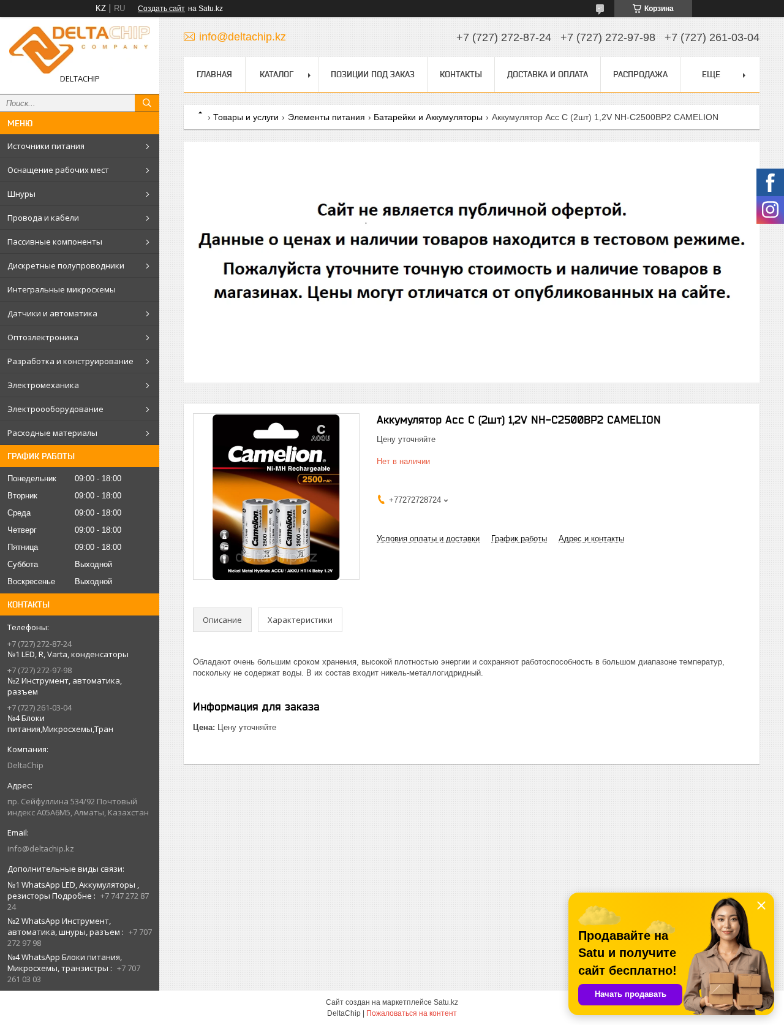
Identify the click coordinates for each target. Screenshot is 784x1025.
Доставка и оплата (547, 74)
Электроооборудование (55, 408)
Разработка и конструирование (70, 361)
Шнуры (21, 193)
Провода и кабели (43, 217)
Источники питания (46, 145)
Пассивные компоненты (54, 241)
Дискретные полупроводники (65, 265)
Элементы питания (326, 117)
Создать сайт (161, 8)
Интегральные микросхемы (61, 289)
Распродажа (640, 74)
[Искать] (147, 103)
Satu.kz (446, 1002)
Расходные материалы (52, 432)
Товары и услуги (246, 117)
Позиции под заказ (373, 74)
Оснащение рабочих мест (58, 169)
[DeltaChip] (79, 50)
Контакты (461, 74)
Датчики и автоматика (52, 313)
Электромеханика (43, 385)
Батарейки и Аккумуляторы (428, 117)
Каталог (276, 74)
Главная (214, 74)
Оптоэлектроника (42, 337)
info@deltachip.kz (40, 848)
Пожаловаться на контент (411, 1013)
